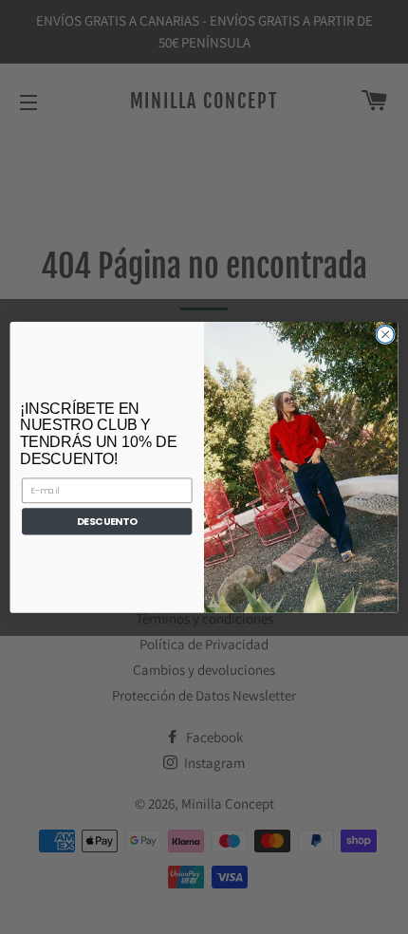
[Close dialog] (385, 334)
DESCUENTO (107, 521)
